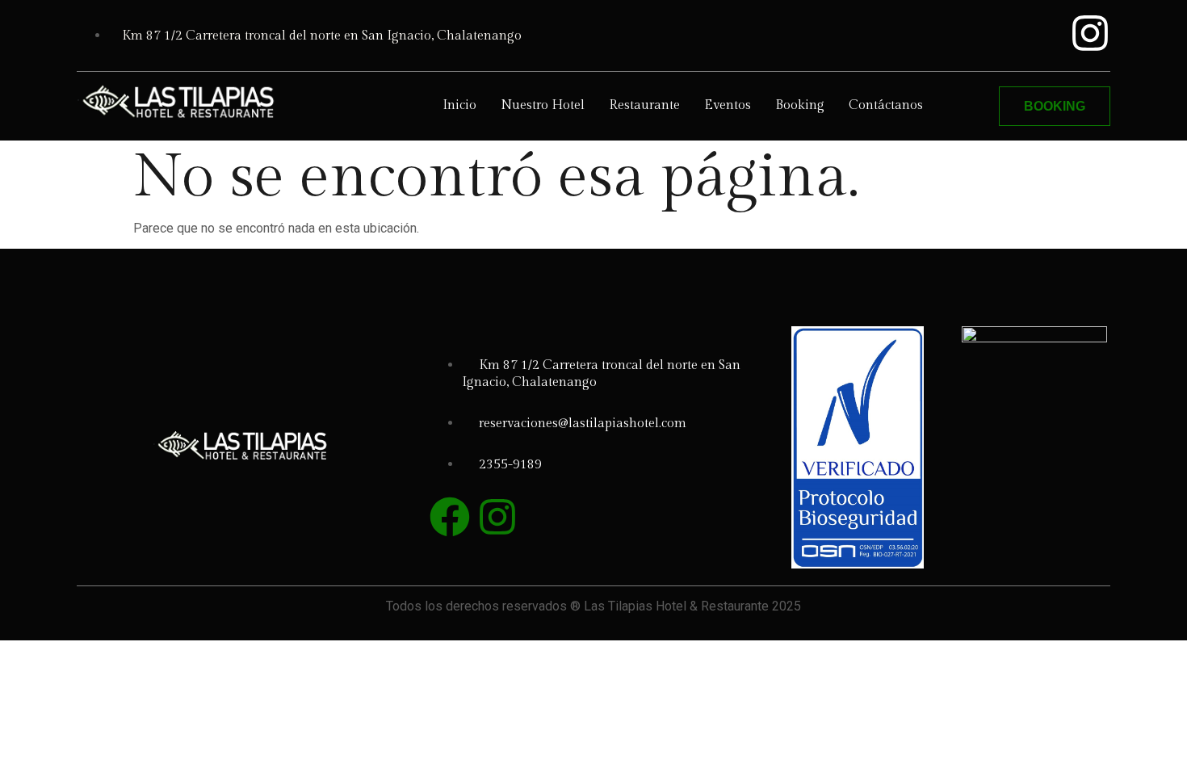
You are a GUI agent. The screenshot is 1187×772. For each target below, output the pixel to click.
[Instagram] (1090, 33)
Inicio (459, 105)
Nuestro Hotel (543, 105)
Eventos (727, 105)
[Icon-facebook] (1038, 33)
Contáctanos (886, 105)
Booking (799, 105)
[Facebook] (450, 517)
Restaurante (644, 105)
